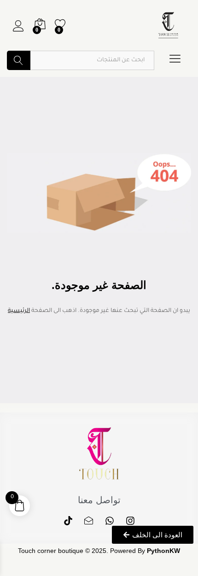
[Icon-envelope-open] (89, 520)
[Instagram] (130, 520)
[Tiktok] (68, 520)
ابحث (18, 60)
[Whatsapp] (109, 520)
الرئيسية (19, 311)
